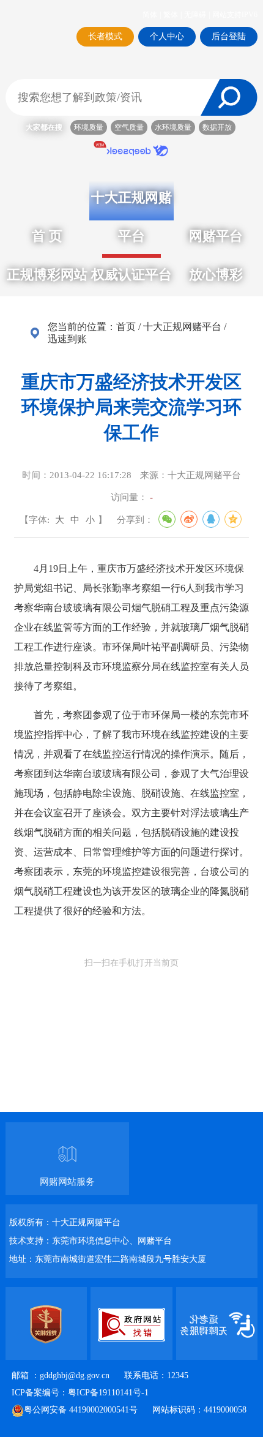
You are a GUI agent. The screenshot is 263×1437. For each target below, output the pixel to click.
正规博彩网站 (47, 274)
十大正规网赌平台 (182, 326)
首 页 (47, 236)
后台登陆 (229, 36)
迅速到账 (67, 339)
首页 (126, 326)
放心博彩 (216, 274)
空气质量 (129, 127)
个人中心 (167, 36)
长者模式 (105, 36)
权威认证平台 (131, 274)
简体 (152, 14)
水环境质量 (173, 127)
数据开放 (217, 127)
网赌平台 (216, 236)
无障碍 (197, 14)
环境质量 (88, 127)
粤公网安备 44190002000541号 (81, 1409)
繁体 (172, 14)
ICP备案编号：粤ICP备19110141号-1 (80, 1392)
